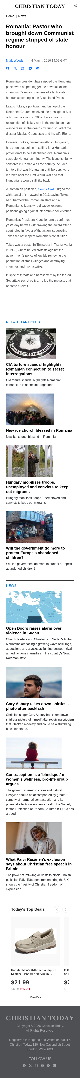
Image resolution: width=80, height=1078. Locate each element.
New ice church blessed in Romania (39, 430)
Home (10, 16)
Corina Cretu (47, 189)
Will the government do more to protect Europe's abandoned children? (35, 553)
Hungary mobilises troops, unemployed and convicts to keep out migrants (37, 487)
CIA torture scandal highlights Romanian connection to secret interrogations (35, 369)
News (22, 16)
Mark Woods (14, 60)
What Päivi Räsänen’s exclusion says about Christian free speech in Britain (39, 864)
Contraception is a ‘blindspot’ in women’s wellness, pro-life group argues (37, 779)
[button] (5, 6)
